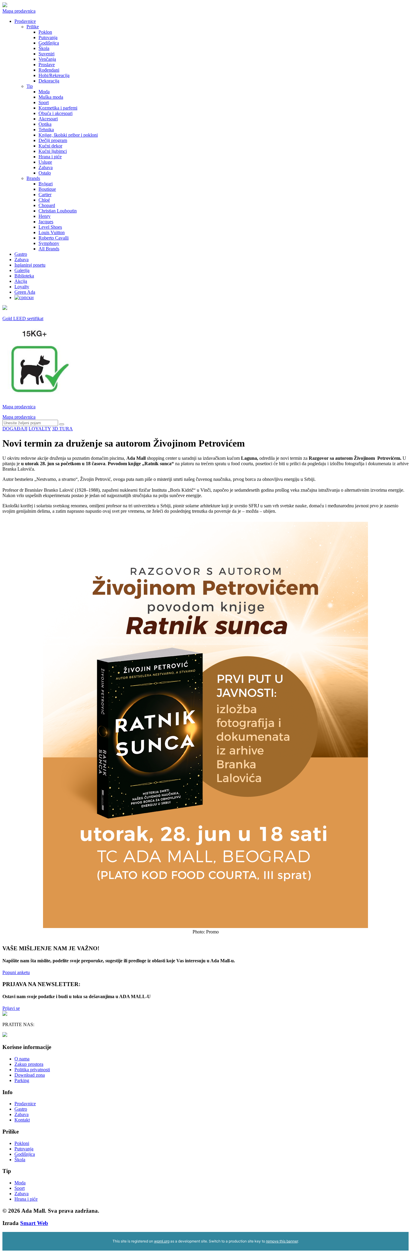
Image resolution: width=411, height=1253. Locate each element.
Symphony (49, 243)
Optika (45, 124)
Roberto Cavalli (54, 237)
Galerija (21, 270)
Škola (44, 48)
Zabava (46, 167)
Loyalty (21, 286)
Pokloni (21, 1143)
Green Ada (24, 292)
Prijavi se (11, 1008)
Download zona (29, 1075)
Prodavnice (25, 21)
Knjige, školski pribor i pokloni (68, 135)
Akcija (20, 281)
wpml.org (161, 1241)
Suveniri (46, 53)
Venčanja (47, 59)
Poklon (45, 32)
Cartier (45, 194)
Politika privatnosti (32, 1069)
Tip (29, 86)
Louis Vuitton (52, 232)
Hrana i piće (50, 156)
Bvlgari (46, 183)
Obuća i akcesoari (56, 113)
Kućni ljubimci (53, 151)
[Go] (61, 424)
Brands (33, 178)
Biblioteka (24, 275)
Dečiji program (53, 140)
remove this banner (282, 1241)
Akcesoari (48, 118)
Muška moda (51, 97)
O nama (21, 1058)
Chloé (44, 200)
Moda (44, 91)
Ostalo (45, 172)
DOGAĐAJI (14, 428)
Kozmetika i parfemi (58, 107)
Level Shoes (50, 227)
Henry (45, 216)
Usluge (45, 162)
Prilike (32, 26)
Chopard (47, 205)
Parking (21, 1080)
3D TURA (62, 428)
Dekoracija (49, 80)
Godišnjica (49, 42)
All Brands (49, 248)
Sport (44, 102)
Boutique (47, 189)
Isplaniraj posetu (29, 265)
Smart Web (34, 1223)
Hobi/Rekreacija (54, 75)
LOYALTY (40, 428)
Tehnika (46, 129)
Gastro (20, 254)
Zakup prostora (28, 1064)
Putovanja (48, 37)
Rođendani (49, 70)
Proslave (47, 64)
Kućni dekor (50, 145)
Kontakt (22, 1119)
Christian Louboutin (58, 210)
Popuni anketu (16, 972)
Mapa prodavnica (19, 11)
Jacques (46, 221)
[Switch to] (24, 297)
